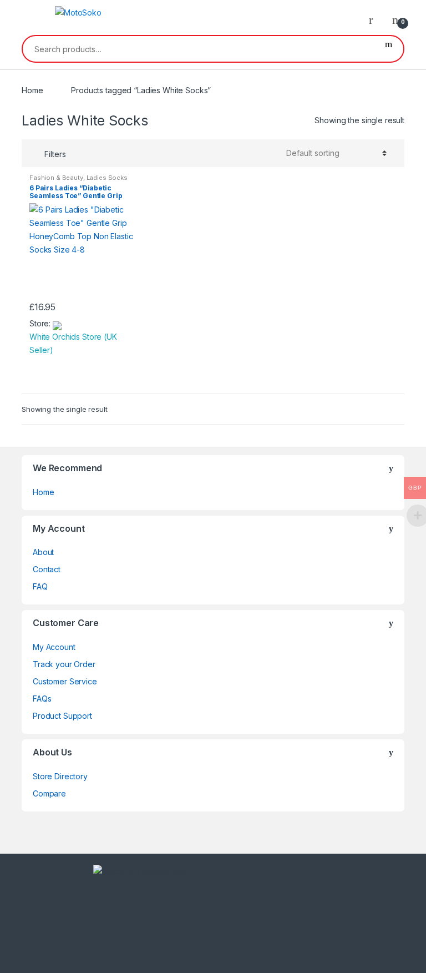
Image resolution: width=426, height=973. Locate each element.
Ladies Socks (107, 178)
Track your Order (64, 664)
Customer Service (65, 681)
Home (32, 90)
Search (388, 49)
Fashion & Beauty (56, 178)
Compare (49, 793)
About (43, 552)
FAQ (40, 586)
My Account (54, 647)
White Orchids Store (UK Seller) (73, 343)
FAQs (42, 698)
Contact (46, 569)
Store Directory (60, 776)
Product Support (62, 715)
